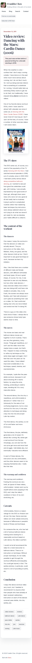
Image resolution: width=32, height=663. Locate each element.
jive (14, 624)
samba (17, 620)
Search (17, 11)
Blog (10, 11)
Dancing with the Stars (16, 171)
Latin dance (21, 616)
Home (4, 11)
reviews (19, 611)
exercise (21, 624)
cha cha (7, 624)
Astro (9, 657)
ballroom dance (9, 616)
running (7, 628)
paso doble (8, 620)
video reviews (9, 611)
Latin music (16, 628)
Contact (25, 11)
